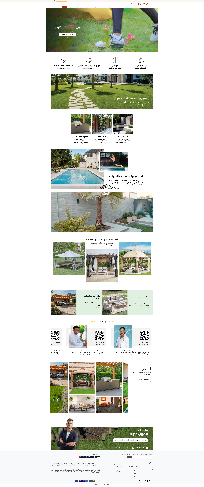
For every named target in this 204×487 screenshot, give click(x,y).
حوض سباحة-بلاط (56, 471)
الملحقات (59, 469)
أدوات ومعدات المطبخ (60, 466)
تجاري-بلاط (74, 471)
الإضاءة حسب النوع (83, 465)
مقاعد (72, 463)
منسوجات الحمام (72, 466)
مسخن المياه (94, 469)
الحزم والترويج (78, 471)
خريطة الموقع (151, 469)
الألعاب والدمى (86, 471)
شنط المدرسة (94, 471)
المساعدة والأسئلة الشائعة (133, 466)
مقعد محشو (77, 466)
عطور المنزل (92, 465)
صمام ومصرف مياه (75, 469)
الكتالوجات (151, 467)
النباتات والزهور (73, 464)
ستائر (69, 466)
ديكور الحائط (55, 464)
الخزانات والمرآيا (90, 469)
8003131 (150, 0)
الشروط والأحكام (134, 469)
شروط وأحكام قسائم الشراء (133, 476)
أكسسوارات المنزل (97, 465)
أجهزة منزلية (76, 470)
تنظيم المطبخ (55, 466)
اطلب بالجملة (72, 0)
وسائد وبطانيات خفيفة (82, 466)
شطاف (97, 469)
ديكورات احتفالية (88, 465)
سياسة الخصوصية (134, 473)
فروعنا (69, 0)
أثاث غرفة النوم (92, 463)
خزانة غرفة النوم (85, 463)
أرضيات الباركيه (94, 472)
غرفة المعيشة (97, 463)
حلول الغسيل (92, 470)
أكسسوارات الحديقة (97, 464)
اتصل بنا (136, 463)
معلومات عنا (151, 463)
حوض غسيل (70, 469)
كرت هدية (83, 0)
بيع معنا (76, 0)
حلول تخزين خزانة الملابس (82, 470)
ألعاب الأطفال (92, 464)
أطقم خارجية (53, 463)
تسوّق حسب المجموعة (64, 465)
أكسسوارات (63, 469)
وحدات (82, 463)
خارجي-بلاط (61, 471)
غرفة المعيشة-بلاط (66, 471)
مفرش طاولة (92, 466)
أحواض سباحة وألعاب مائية (86, 464)
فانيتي (99, 469)
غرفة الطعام (75, 463)
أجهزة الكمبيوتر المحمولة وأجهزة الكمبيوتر (60, 470)
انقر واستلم (135, 467)
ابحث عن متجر (151, 466)
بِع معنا (136, 474)
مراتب (89, 463)
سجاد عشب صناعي (78, 464)
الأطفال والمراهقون (68, 463)
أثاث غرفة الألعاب (58, 463)
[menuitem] (140, 7)
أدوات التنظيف (88, 470)
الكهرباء (57, 465)
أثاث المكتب (63, 463)
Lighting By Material (71, 465)
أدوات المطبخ (72, 470)
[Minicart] (51, 3)
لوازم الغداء (52, 470)
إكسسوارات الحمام (97, 470)
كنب (99, 463)
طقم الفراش (53, 465)
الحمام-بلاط (71, 471)
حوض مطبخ (66, 469)
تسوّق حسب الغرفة (77, 465)
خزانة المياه (56, 469)
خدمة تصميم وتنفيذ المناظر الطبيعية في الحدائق (64, 464)
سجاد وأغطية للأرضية (97, 466)
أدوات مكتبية (90, 471)
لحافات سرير (88, 466)
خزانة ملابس (78, 463)
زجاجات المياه (98, 471)
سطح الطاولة (66, 466)
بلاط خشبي (98, 472)
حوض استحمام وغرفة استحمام (82, 469)
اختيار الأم (82, 471)
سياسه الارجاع (135, 470)
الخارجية (59, 465)
